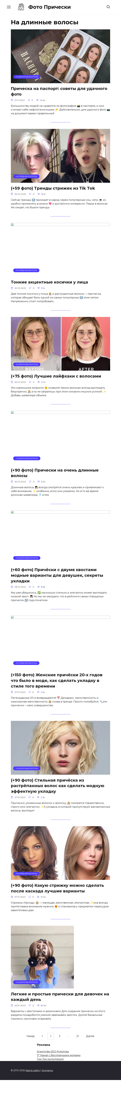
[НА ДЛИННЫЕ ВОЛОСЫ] (60, 81)
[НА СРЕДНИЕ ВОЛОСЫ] (60, 180)
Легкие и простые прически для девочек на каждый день (60, 996)
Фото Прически (49, 7)
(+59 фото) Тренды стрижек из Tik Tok (53, 188)
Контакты (47, 1070)
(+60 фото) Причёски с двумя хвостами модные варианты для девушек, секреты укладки (57, 575)
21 (77, 1036)
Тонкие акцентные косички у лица (49, 282)
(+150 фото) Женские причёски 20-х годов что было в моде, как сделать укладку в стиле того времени (56, 680)
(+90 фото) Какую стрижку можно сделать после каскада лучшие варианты (57, 888)
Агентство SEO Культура (53, 1051)
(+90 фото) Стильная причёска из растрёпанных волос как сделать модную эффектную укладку (57, 786)
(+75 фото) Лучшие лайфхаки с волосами (56, 375)
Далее (90, 1036)
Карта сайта (33, 1070)
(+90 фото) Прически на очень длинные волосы (55, 472)
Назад (31, 1036)
